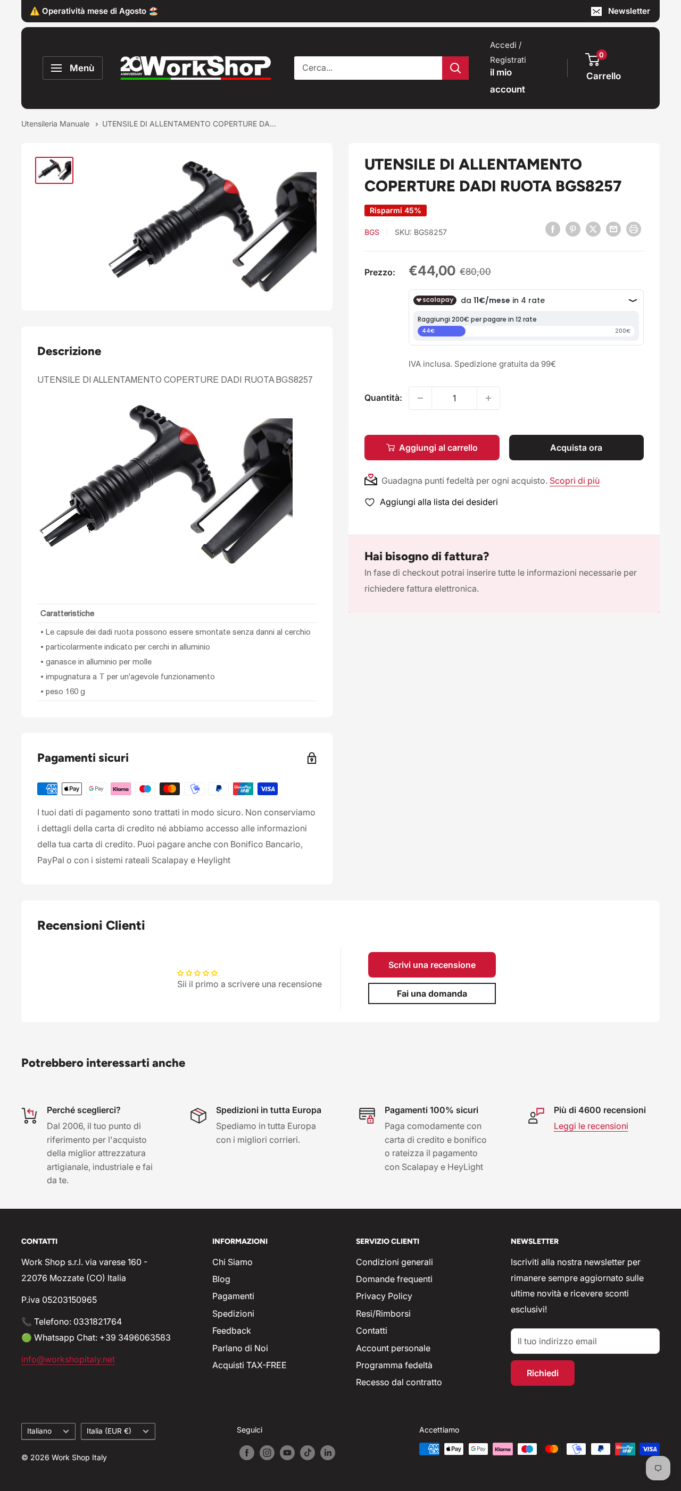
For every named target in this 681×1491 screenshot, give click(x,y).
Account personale (393, 1348)
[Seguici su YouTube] (287, 1452)
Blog (221, 1279)
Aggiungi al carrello (438, 447)
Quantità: (383, 397)
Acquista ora (576, 447)
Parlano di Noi (240, 1348)
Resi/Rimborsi (383, 1313)
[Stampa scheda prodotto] (633, 229)
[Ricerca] (455, 68)
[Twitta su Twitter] (593, 229)
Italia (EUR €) (109, 1431)
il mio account (507, 81)
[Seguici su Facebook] (246, 1452)
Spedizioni (233, 1313)
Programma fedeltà (394, 1365)
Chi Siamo (232, 1262)
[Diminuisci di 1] (420, 398)
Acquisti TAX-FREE (249, 1365)
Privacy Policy (384, 1296)
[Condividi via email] (613, 229)
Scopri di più (575, 480)
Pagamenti (233, 1296)
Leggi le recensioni (591, 1126)
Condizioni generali (394, 1262)
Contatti (371, 1330)
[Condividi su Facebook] (552, 229)
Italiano (39, 1431)
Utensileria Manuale (56, 123)
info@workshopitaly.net (68, 1359)
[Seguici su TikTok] (307, 1452)
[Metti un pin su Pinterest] (573, 229)
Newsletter (629, 11)
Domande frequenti (394, 1279)
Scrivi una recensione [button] (432, 964)
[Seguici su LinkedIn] (327, 1452)
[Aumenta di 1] (488, 398)
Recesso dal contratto (399, 1382)
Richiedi (543, 1373)
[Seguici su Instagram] (267, 1452)
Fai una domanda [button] (432, 993)
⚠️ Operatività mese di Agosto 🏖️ (94, 11)
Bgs (371, 232)
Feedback (231, 1330)
